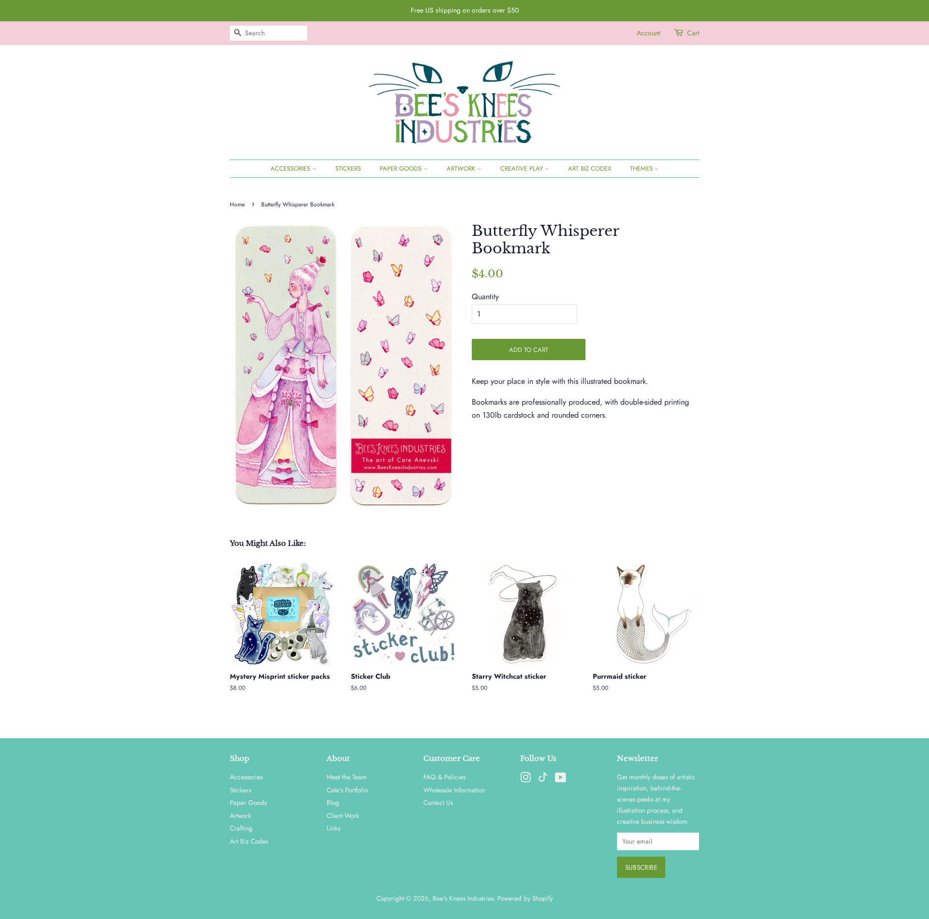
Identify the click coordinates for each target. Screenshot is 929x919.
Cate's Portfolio (347, 790)
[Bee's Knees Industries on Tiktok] (543, 779)
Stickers (348, 168)
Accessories (291, 168)
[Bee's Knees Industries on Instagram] (525, 779)
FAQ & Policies (444, 777)
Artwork (462, 168)
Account (648, 33)
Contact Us (438, 802)
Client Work (343, 815)
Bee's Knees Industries (463, 898)
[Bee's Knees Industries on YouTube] (560, 779)
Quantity (485, 296)
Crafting (241, 828)
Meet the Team (347, 777)
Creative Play (522, 168)
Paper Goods (401, 168)
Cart (693, 33)
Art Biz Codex (589, 168)
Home (237, 204)
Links (333, 828)
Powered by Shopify (525, 898)
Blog (333, 802)
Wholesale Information (454, 790)
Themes (642, 168)
